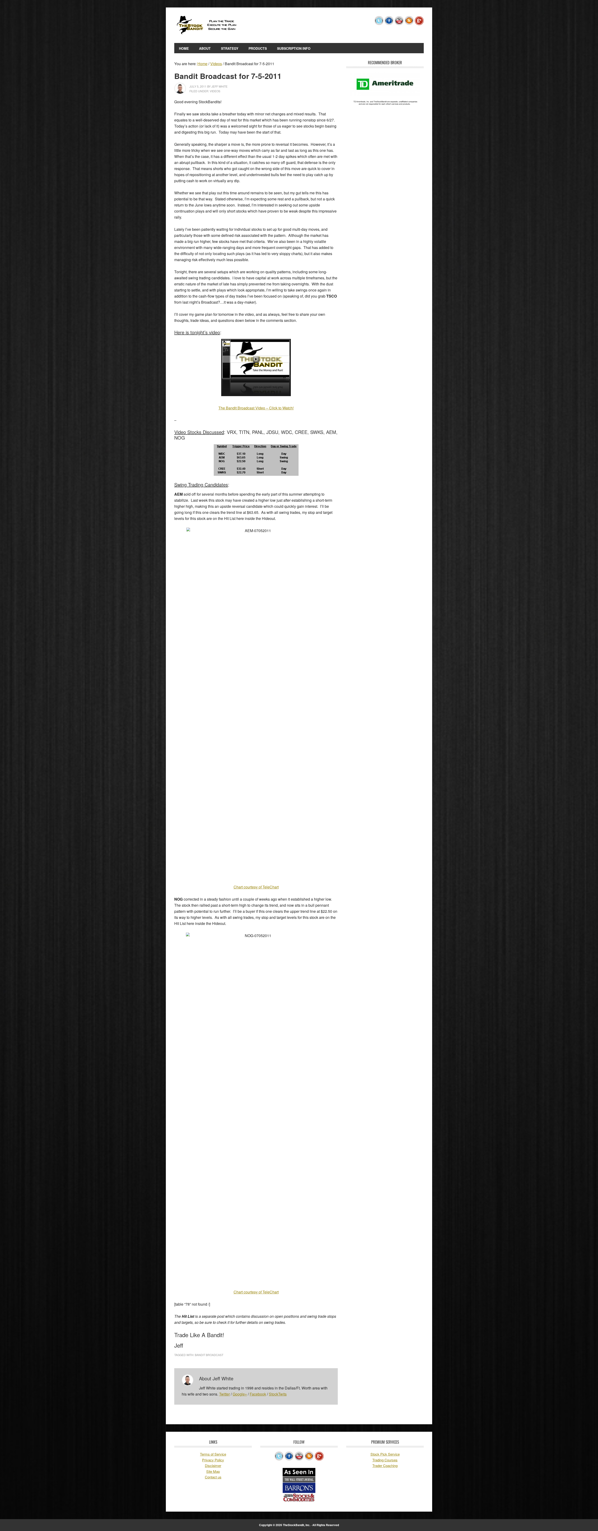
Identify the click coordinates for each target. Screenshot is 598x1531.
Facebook (258, 1394)
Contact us (213, 1476)
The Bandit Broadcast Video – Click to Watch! (256, 408)
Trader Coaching (385, 1465)
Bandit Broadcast (209, 1355)
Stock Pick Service (385, 1454)
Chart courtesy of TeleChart (256, 887)
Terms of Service (213, 1454)
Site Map (213, 1471)
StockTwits (278, 1394)
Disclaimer (213, 1465)
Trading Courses (385, 1459)
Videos (215, 91)
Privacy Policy (213, 1459)
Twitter (224, 1394)
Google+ (240, 1394)
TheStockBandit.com (205, 25)
